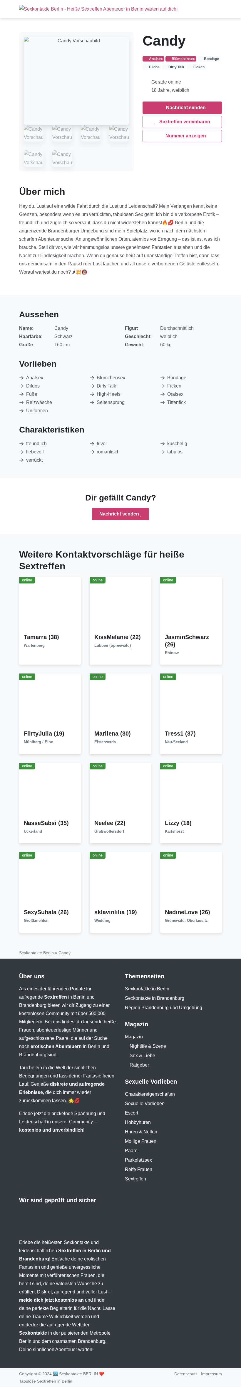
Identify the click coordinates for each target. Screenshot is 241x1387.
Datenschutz (186, 1373)
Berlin (79, 996)
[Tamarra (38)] (49, 604)
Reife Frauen (138, 1169)
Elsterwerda (105, 742)
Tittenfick (176, 402)
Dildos (33, 385)
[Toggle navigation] (215, 9)
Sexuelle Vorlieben (145, 1103)
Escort (131, 1112)
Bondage (176, 377)
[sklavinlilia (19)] (120, 880)
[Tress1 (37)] (191, 701)
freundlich (36, 443)
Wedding (102, 920)
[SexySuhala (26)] (49, 880)
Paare (131, 1150)
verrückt (34, 460)
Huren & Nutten (141, 1131)
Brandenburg (32, 1005)
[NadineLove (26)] (191, 880)
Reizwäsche (39, 402)
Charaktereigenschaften (150, 1094)
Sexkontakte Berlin (36, 952)
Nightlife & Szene (148, 1046)
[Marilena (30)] (120, 701)
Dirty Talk (106, 385)
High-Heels (108, 394)
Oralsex (175, 394)
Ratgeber (139, 1064)
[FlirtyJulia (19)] (49, 701)
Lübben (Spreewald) (112, 645)
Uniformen (37, 410)
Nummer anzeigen (185, 135)
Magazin (134, 1036)
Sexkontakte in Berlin (147, 988)
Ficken (174, 385)
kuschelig (177, 443)
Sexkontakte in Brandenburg (154, 998)
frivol (102, 443)
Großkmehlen (36, 920)
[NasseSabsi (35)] (49, 790)
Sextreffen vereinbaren (184, 121)
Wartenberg (34, 645)
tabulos (175, 451)
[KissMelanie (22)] (120, 604)
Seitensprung (111, 402)
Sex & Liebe (142, 1055)
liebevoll (35, 451)
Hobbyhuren (138, 1122)
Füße (31, 394)
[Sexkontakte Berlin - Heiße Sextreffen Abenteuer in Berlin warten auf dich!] (98, 9)
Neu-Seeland (176, 742)
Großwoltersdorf (109, 831)
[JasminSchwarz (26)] (191, 604)
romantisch (108, 451)
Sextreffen (135, 1178)
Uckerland (33, 831)
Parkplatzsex (138, 1160)
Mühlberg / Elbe (38, 742)
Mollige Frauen (140, 1141)
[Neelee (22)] (120, 790)
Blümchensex (111, 377)
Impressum (211, 1373)
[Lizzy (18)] (191, 790)
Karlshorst (174, 831)
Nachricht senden (185, 107)
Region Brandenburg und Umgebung (163, 1007)
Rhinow (172, 653)
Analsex (34, 377)
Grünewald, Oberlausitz (186, 920)
